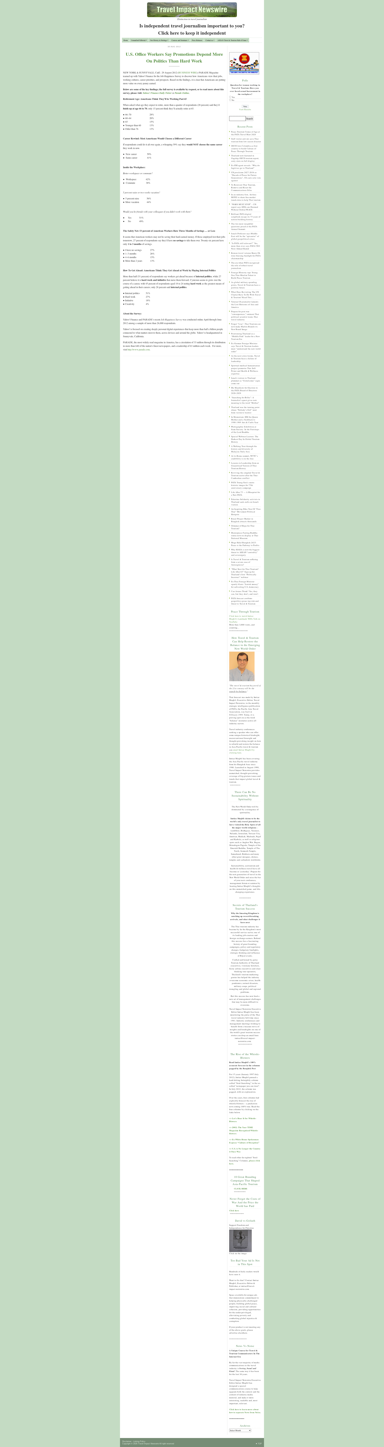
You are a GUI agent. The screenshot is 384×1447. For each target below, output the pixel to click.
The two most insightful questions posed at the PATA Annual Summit (244, 226)
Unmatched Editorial (138, 40)
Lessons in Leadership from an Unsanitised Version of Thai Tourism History (245, 466)
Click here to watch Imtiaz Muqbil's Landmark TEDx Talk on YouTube (244, 619)
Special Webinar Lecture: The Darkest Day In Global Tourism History (245, 439)
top (260, 1444)
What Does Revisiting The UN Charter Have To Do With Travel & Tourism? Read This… (246, 295)
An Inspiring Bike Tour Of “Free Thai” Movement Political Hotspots (246, 512)
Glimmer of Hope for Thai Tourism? (243, 527)
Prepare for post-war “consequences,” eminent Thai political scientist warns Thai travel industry (245, 315)
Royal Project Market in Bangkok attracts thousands (244, 520)
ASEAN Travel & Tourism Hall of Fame (232, 40)
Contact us (209, 40)
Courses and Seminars (179, 40)
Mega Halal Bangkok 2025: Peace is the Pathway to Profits (245, 544)
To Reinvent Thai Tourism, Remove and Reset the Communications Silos (243, 187)
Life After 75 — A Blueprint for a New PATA (245, 493)
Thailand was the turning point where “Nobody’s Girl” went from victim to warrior (245, 410)
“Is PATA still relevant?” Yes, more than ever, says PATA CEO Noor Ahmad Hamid (245, 246)
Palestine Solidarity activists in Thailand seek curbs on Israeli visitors (245, 502)
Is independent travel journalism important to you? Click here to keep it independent (192, 29)
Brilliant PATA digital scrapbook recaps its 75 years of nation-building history (245, 217)
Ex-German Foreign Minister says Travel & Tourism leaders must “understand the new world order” (246, 347)
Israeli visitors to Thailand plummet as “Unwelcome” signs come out (245, 381)
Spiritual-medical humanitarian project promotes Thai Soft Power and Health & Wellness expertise (245, 369)
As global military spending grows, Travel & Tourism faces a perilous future (245, 285)
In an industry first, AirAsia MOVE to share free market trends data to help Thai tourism (246, 197)
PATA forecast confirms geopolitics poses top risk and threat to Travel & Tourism (245, 601)
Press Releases (197, 40)
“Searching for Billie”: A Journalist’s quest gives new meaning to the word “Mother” (245, 400)
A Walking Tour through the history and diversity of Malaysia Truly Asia (244, 449)
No (233, 100)
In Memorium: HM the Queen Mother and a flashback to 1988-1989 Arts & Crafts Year (244, 420)
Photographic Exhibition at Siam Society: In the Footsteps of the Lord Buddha (245, 429)
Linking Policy (139, 1441)
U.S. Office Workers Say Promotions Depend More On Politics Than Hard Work (174, 57)
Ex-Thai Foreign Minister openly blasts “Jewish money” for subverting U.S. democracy (245, 584)
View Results (245, 109)
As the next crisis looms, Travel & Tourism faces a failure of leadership (245, 358)
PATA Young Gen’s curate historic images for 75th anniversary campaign (242, 485)
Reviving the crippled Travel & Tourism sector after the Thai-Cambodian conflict (245, 475)
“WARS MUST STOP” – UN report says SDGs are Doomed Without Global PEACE (244, 207)
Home (125, 40)
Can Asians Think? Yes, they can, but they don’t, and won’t (244, 592)
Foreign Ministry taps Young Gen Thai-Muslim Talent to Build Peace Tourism (244, 275)
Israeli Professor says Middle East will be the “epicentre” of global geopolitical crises (245, 236)
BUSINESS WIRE (187, 72)
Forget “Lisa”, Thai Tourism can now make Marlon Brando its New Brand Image (246, 327)
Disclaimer (126, 1441)
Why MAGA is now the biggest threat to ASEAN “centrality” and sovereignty (245, 552)
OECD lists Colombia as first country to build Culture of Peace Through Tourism (244, 148)
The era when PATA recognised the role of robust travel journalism (245, 265)
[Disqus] (174, 397)
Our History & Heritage (158, 40)
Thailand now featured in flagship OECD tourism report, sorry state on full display (245, 158)
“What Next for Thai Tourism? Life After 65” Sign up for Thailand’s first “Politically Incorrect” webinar (245, 573)
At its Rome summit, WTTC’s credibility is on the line (244, 457)
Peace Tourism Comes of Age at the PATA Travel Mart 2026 (245, 133)
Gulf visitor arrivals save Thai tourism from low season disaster (246, 140)
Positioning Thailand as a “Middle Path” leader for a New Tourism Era (245, 336)
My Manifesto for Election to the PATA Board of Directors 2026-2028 (244, 390)
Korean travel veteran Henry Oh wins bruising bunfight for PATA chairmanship (246, 256)
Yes (233, 97)
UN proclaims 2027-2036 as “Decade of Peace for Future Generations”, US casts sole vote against (246, 176)
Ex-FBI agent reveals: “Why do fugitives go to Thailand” (245, 166)
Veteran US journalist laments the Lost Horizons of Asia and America (244, 304)
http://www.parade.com (139, 349)
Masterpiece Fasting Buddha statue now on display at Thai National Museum (244, 535)
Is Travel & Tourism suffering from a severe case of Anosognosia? (244, 562)
